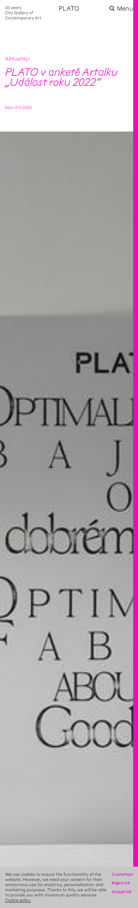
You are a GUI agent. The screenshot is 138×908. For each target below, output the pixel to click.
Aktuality (17, 59)
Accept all (121, 891)
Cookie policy (18, 900)
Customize (122, 874)
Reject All (121, 883)
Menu (125, 8)
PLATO (69, 8)
